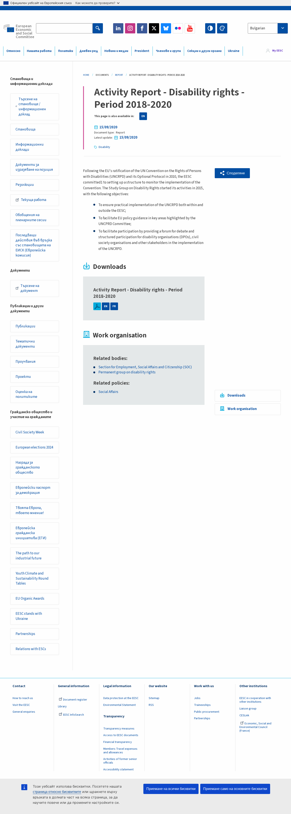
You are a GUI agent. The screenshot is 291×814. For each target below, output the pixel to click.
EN (143, 116)
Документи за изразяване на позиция (34, 167)
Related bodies (109, 358)
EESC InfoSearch (73, 715)
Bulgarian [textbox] (257, 28)
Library (62, 706)
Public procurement (206, 712)
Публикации (25, 326)
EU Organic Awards (30, 598)
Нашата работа (39, 51)
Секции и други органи (204, 51)
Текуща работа (33, 199)
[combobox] (268, 28)
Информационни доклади (30, 147)
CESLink (244, 715)
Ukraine (233, 51)
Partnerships (25, 633)
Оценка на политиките (26, 394)
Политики (65, 51)
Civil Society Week (30, 432)
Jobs (197, 698)
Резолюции (25, 184)
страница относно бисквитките (57, 792)
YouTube (190, 28)
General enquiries (24, 712)
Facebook (142, 28)
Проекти (23, 376)
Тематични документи (25, 344)
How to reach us (23, 698)
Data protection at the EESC (120, 698)
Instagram (130, 28)
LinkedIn (118, 28)
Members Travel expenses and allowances (120, 751)
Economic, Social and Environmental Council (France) (255, 727)
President (142, 51)
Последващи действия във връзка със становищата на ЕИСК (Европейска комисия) (34, 245)
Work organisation (242, 408)
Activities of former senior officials (120, 761)
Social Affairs (108, 392)
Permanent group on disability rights (127, 372)
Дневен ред (88, 51)
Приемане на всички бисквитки (171, 789)
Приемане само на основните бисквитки (235, 789)
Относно (13, 51)
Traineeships (202, 705)
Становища (25, 129)
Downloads (236, 395)
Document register (75, 700)
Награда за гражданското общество (28, 467)
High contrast (210, 28)
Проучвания (26, 361)
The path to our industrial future (29, 556)
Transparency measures (118, 729)
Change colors (222, 28)
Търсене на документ (29, 288)
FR (114, 306)
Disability (104, 147)
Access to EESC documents (120, 735)
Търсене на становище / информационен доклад (32, 107)
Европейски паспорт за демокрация (33, 490)
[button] (232, 173)
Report (119, 75)
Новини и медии (116, 51)
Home (86, 75)
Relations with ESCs (31, 649)
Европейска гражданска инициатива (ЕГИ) (31, 533)
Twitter (154, 28)
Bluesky (166, 28)
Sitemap (154, 698)
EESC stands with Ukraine (29, 616)
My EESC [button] (277, 51)
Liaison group (247, 709)
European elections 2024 (34, 447)
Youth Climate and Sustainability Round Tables (32, 578)
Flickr (178, 28)
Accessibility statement (118, 769)
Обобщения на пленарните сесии (31, 217)
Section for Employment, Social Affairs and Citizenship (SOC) (145, 367)
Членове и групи (168, 51)
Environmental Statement (119, 705)
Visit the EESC (21, 705)
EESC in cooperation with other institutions (255, 700)
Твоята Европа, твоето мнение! (30, 510)
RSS (151, 705)
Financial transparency (117, 742)
